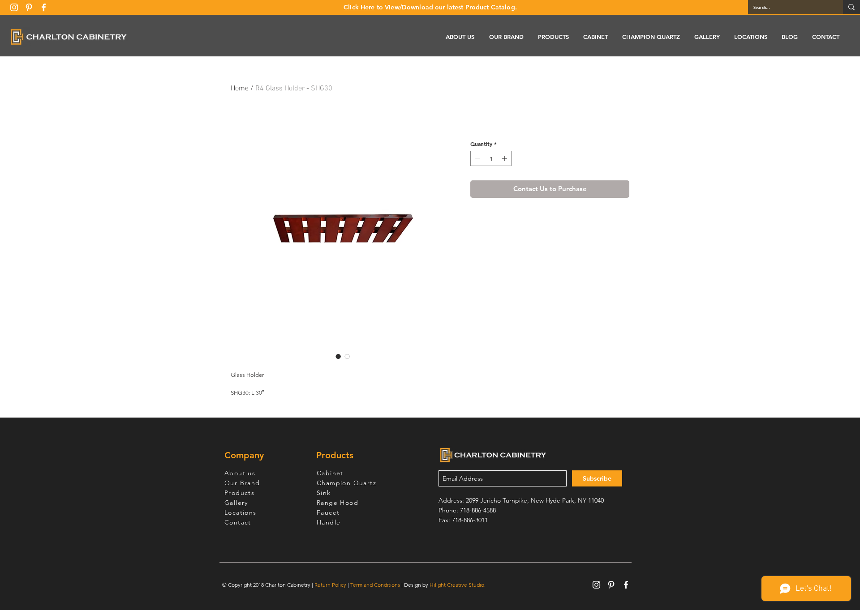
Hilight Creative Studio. (458, 584)
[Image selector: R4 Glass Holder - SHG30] (338, 356)
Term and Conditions (375, 584)
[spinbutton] (491, 158)
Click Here (359, 7)
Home (240, 88)
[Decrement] (477, 158)
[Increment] (505, 158)
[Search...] (851, 7)
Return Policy (330, 584)
